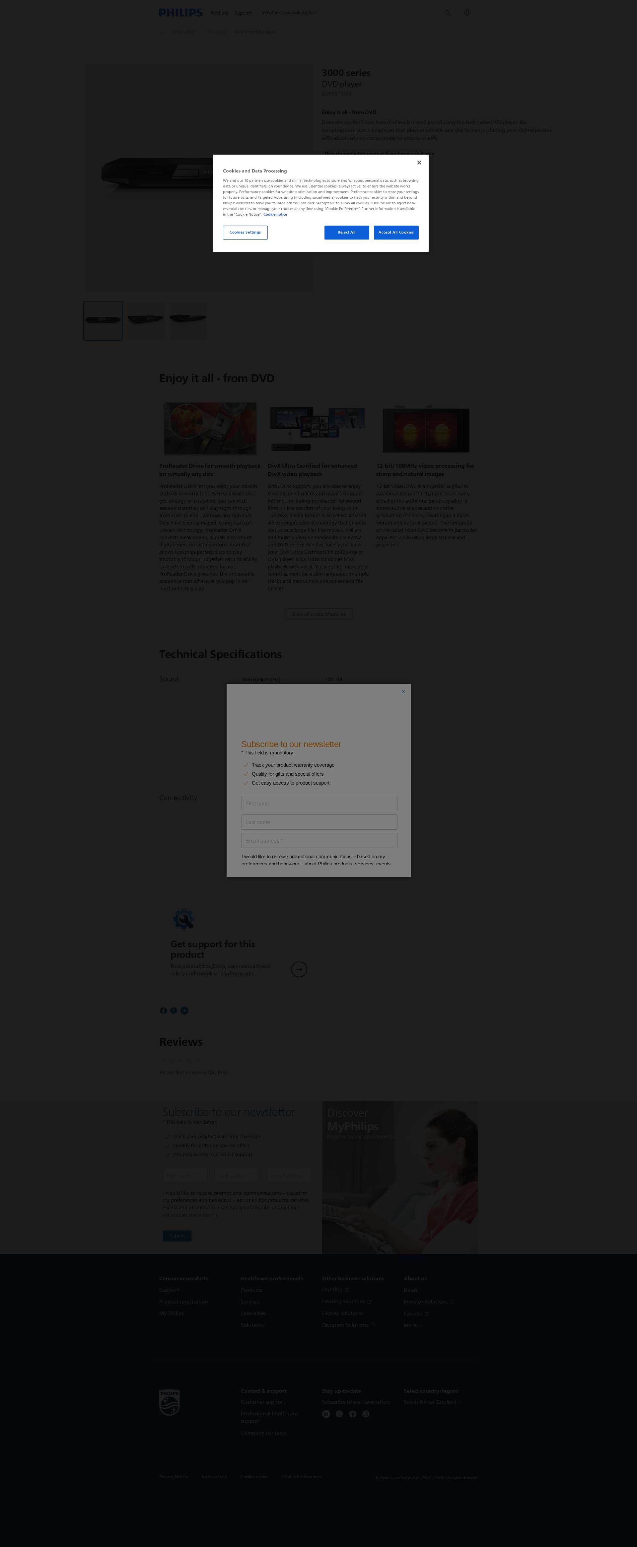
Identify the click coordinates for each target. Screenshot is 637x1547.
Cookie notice (275, 214)
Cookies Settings (245, 232)
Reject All (347, 232)
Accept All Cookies (396, 232)
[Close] (419, 162)
